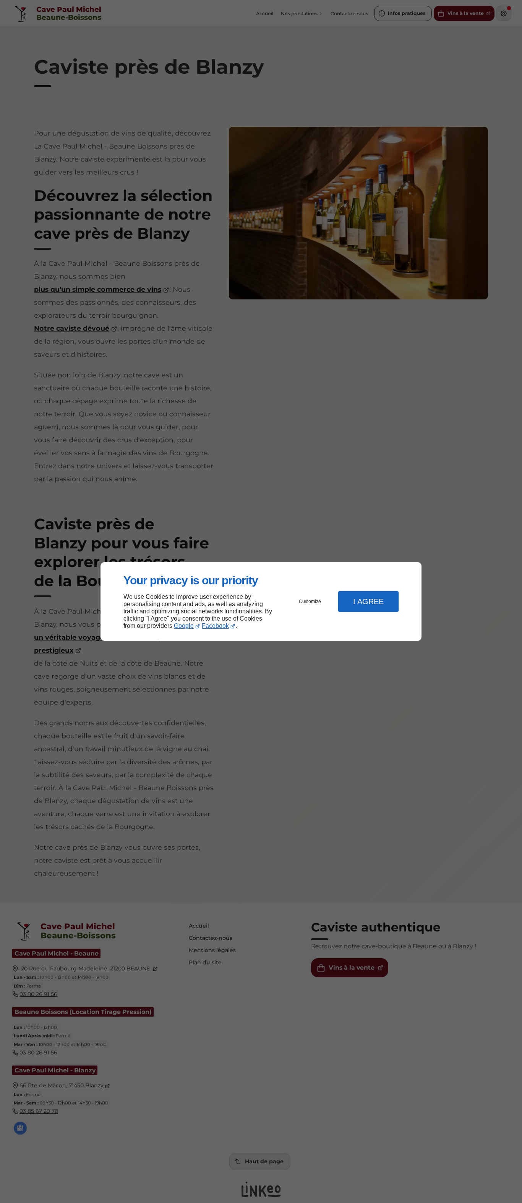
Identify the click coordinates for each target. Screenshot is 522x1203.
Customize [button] (310, 601)
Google (184, 626)
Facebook (215, 626)
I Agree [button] (368, 601)
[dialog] (261, 601)
